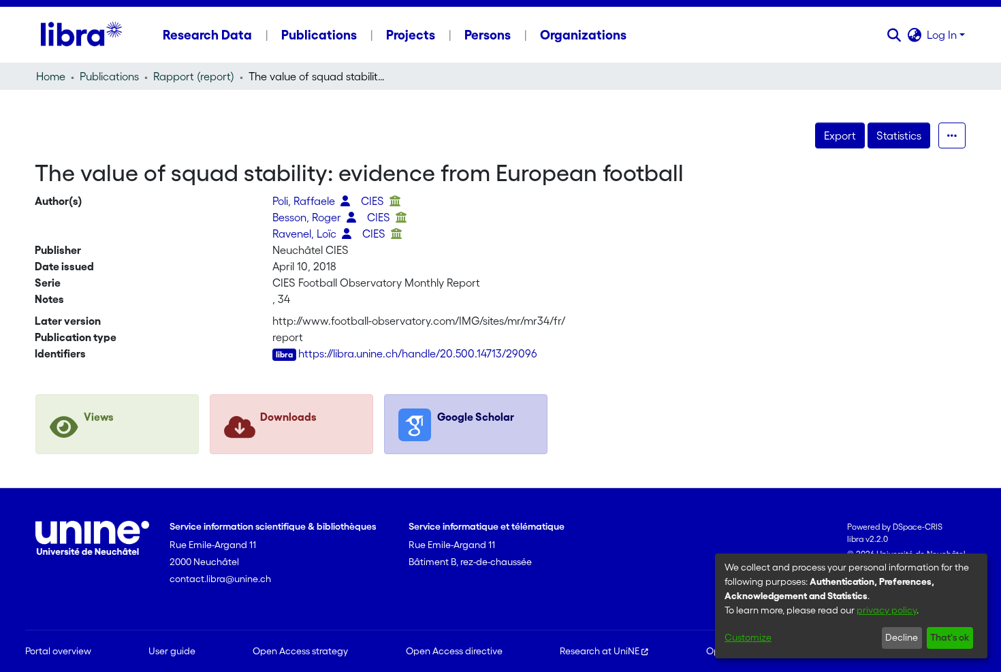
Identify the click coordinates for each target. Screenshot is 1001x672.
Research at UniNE (599, 650)
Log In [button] (943, 35)
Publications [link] (109, 76)
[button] (893, 35)
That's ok (949, 637)
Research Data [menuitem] (207, 34)
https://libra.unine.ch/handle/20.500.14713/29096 (417, 353)
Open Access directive (454, 650)
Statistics (898, 135)
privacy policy (887, 610)
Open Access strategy (300, 650)
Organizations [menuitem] (583, 34)
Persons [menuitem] (487, 34)
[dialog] (851, 606)
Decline (901, 637)
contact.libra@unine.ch (220, 578)
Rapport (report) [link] (193, 76)
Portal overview (58, 650)
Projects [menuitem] (410, 34)
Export (840, 135)
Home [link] (50, 76)
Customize (748, 637)
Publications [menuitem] (319, 34)
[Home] (81, 35)
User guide (171, 650)
